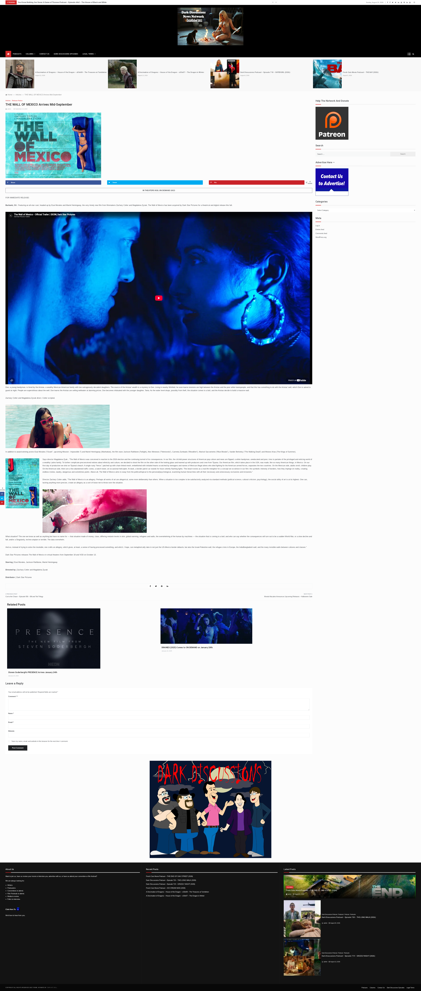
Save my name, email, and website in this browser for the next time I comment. (40, 741)
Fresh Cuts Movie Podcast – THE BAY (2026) (155, 72)
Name (11, 713)
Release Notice (17, 100)
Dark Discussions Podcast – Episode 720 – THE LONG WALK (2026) (171, 880)
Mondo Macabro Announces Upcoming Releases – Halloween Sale (288, 596)
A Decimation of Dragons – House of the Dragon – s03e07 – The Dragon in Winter (175, 896)
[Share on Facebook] (2, 494)
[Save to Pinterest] (2, 503)
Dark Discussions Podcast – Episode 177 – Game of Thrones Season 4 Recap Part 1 (53, 2)
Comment (12, 696)
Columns (30, 54)
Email (11, 722)
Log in (318, 226)
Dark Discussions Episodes (66, 54)
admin (9, 109)
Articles (8, 100)
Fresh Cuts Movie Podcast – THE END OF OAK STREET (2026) (367, 72)
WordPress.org (321, 237)
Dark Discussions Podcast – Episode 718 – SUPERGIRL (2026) (60, 72)
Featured (290, 887)
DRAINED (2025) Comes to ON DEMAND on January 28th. (187, 647)
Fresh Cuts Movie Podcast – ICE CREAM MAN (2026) (165, 888)
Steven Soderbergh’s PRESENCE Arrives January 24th (32, 672)
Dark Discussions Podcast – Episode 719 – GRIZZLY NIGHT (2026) (170, 884)
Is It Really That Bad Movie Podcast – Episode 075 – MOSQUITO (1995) (268, 72)
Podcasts (17, 54)
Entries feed (320, 229)
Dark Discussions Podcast (329, 914)
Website (11, 731)
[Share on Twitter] (2, 498)
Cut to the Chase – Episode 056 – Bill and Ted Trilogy (24, 596)
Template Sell (52, 987)
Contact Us (44, 54)
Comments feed (321, 233)
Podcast (346, 914)
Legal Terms (88, 54)
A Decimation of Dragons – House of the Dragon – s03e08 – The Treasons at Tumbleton (177, 892)
